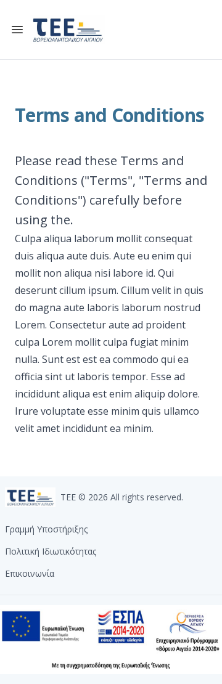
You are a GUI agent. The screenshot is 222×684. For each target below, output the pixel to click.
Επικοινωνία (29, 573)
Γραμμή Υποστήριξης (46, 529)
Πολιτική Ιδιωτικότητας (50, 551)
